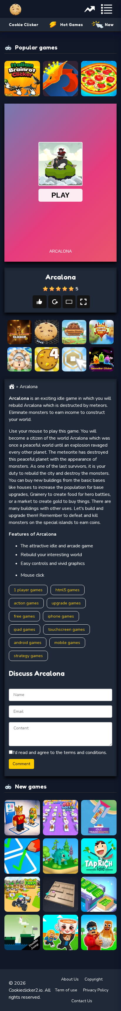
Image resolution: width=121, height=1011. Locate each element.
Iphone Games (61, 616)
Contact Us (81, 1001)
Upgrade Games (66, 603)
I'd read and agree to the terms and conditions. (60, 752)
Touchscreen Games (66, 629)
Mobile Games (67, 642)
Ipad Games (24, 629)
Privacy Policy (95, 990)
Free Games (24, 616)
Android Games (27, 642)
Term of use (66, 990)
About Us (70, 979)
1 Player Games (28, 590)
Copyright (93, 979)
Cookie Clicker (23, 24)
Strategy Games (28, 656)
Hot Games (71, 24)
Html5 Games (68, 590)
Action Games (26, 603)
